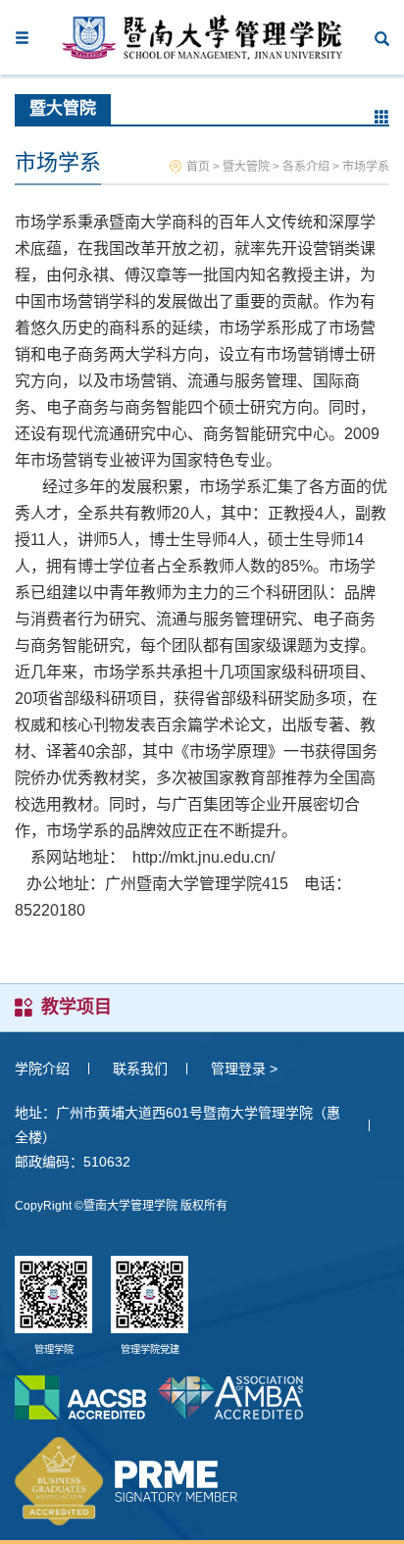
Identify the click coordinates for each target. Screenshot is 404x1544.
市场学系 (365, 167)
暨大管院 (246, 167)
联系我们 (140, 1068)
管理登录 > (244, 1068)
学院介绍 (42, 1068)
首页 (198, 167)
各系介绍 (305, 167)
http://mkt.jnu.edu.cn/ (203, 857)
